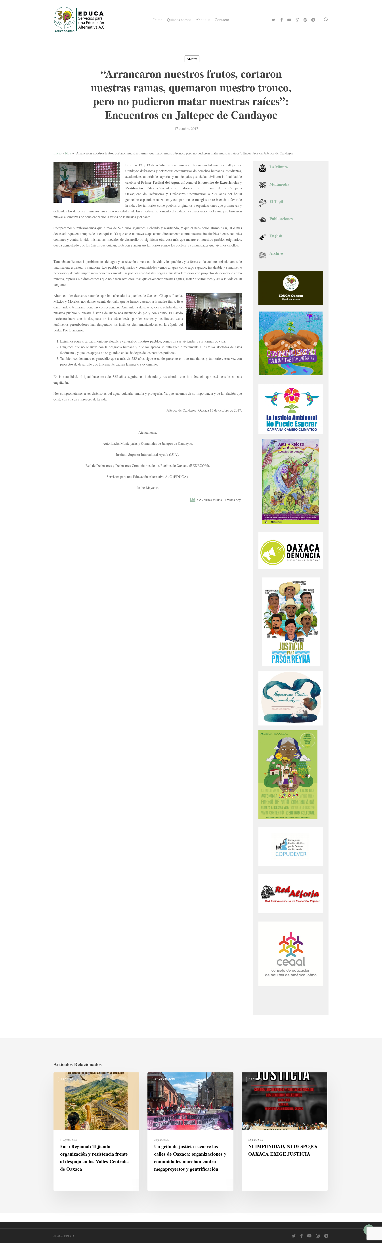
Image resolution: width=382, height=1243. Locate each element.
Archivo (192, 58)
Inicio (57, 153)
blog (68, 153)
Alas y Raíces (165, 1079)
